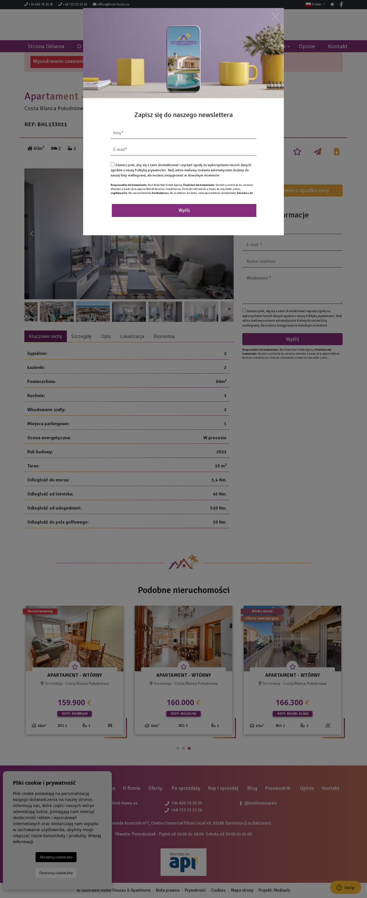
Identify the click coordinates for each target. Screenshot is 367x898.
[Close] (275, 16)
